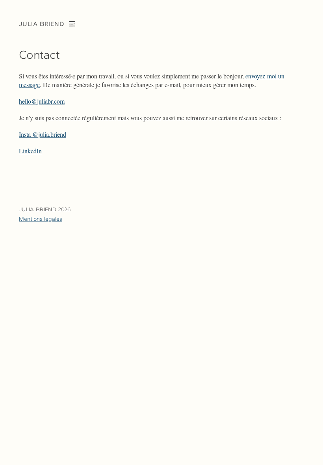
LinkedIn (30, 151)
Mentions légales (40, 219)
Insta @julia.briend (42, 134)
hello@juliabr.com (42, 101)
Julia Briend (41, 24)
